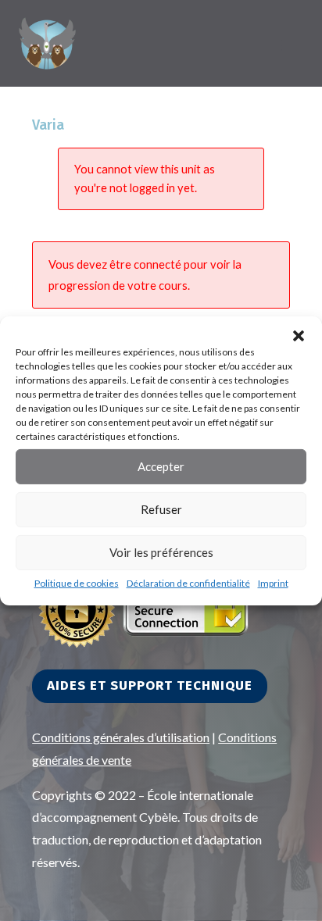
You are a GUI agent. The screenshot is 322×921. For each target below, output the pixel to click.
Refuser (161, 509)
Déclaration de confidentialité (188, 582)
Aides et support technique (149, 685)
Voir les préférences (161, 552)
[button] (298, 335)
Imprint (273, 582)
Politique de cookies (76, 582)
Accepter (161, 466)
